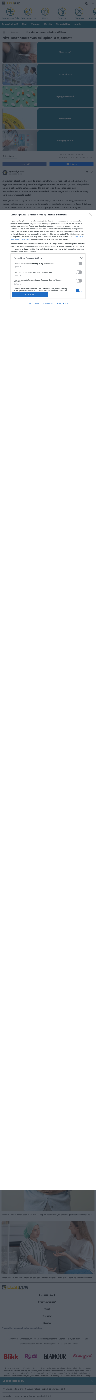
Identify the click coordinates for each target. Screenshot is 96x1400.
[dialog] (48, 700)
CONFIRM (30, 294)
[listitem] (48, 258)
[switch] (79, 263)
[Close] (91, 215)
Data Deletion (33, 303)
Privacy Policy (62, 303)
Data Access (48, 303)
